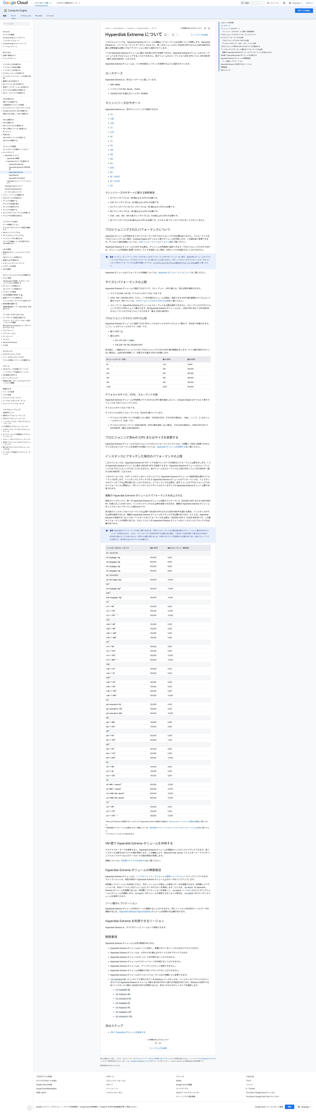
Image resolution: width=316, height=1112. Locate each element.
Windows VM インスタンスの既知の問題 (183, 821)
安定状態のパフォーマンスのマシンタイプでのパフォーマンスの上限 (174, 828)
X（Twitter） (251, 1089)
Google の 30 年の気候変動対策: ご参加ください (118, 1107)
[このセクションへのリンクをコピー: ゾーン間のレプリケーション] (139, 903)
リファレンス (25, 16)
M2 (111, 159)
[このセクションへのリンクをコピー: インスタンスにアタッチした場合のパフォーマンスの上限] (184, 456)
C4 (111, 114)
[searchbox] (16, 24)
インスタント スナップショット (150, 876)
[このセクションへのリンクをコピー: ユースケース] (125, 73)
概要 (4, 16)
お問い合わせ (41, 1093)
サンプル (38, 16)
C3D (112, 132)
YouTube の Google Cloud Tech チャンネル (262, 1097)
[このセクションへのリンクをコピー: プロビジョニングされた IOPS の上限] (149, 318)
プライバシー (56, 1107)
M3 (111, 154)
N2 (111, 136)
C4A (112, 119)
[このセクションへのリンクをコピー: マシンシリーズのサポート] (143, 103)
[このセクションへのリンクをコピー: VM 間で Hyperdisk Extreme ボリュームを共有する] (175, 843)
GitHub (178, 1081)
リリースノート (112, 1089)
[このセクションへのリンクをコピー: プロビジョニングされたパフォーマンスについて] (172, 229)
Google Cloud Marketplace (46, 1089)
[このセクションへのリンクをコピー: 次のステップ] (125, 1026)
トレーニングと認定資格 (185, 1097)
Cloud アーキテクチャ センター (188, 1093)
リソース (50, 16)
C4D (112, 123)
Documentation (118, 28)
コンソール (274, 3)
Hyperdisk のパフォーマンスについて (174, 272)
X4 (111, 145)
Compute (130, 28)
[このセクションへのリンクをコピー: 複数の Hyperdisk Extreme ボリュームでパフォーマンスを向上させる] (184, 495)
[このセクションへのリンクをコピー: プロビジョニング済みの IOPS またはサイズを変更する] (180, 437)
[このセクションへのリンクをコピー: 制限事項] (119, 937)
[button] (16, 43)
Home (107, 28)
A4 (111, 172)
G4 (111, 185)
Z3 (111, 141)
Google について (42, 1107)
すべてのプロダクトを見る (46, 1081)
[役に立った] (205, 28)
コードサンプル (182, 1089)
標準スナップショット (176, 876)
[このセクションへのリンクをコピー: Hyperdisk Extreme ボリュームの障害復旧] (163, 870)
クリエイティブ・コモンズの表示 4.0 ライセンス (152, 1059)
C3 (111, 128)
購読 (289, 1107)
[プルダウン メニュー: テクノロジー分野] (51, 3)
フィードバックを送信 (199, 35)
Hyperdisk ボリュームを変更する (171, 447)
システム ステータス (114, 1093)
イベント (249, 1085)
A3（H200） (115, 176)
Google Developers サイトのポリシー (144, 1061)
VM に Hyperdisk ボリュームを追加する (127, 1032)
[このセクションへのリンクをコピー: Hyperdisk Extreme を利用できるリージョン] (166, 921)
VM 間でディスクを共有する (133, 860)
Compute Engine (17, 10)
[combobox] (252, 3)
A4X (112, 168)
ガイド (13, 16)
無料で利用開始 (304, 11)
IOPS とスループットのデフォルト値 (155, 242)
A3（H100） (115, 181)
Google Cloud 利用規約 (89, 1107)
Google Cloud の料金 (44, 1085)
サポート (109, 1085)
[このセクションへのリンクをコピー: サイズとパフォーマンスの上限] (149, 282)
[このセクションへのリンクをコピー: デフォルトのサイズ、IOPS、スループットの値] (160, 394)
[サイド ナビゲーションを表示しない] (29, 1107)
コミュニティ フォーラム (115, 1081)
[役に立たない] (209, 28)
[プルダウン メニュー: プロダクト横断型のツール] (80, 3)
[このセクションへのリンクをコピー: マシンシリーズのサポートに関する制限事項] (157, 192)
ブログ (248, 1081)
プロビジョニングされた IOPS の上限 (152, 301)
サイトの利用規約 (71, 1107)
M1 (111, 163)
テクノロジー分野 (41, 3)
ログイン (309, 3)
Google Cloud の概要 (184, 1085)
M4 (111, 150)
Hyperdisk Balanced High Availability (135, 911)
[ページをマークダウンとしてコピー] (173, 35)
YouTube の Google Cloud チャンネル (260, 1093)
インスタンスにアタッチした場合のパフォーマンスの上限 (175, 263)
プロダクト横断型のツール (67, 3)
